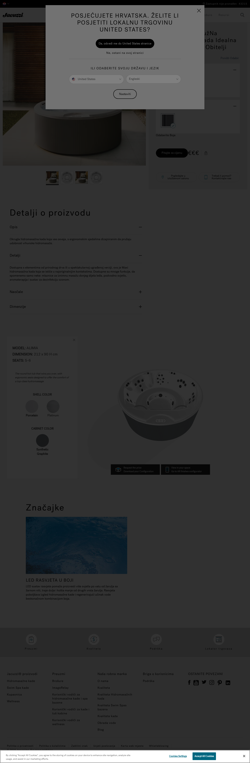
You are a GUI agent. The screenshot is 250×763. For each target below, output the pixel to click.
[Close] (244, 756)
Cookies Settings (178, 756)
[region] (125, 756)
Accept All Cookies (204, 756)
